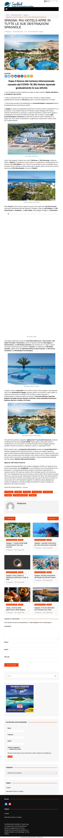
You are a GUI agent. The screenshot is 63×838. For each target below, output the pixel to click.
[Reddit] (12, 76)
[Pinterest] (18, 76)
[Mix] (25, 76)
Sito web (6, 657)
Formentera (48, 492)
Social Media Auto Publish (25, 837)
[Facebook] (6, 76)
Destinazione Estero (11, 540)
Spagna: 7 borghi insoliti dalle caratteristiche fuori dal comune (16, 545)
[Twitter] (9, 76)
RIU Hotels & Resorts (21, 495)
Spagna (41, 31)
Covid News (37, 492)
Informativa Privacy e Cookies (14, 791)
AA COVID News (34, 31)
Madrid (9, 495)
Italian (48, 1)
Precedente (11, 518)
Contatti (8, 787)
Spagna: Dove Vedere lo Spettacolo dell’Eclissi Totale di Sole (17, 577)
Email (6, 649)
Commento (7, 626)
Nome (6, 642)
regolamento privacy (15, 749)
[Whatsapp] (28, 76)
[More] (31, 76)
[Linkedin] (15, 76)
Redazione (8, 31)
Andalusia (9, 492)
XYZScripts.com (39, 837)
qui (50, 753)
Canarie (28, 492)
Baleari (19, 492)
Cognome (10, 734)
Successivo (52, 518)
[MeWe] (22, 76)
